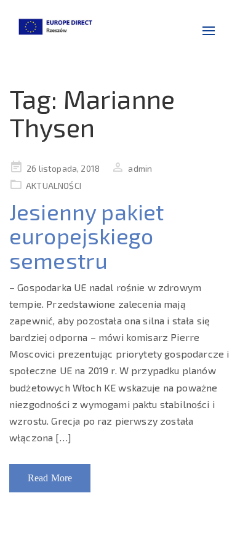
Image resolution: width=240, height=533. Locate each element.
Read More (50, 478)
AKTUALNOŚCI (53, 185)
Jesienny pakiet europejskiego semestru (86, 235)
